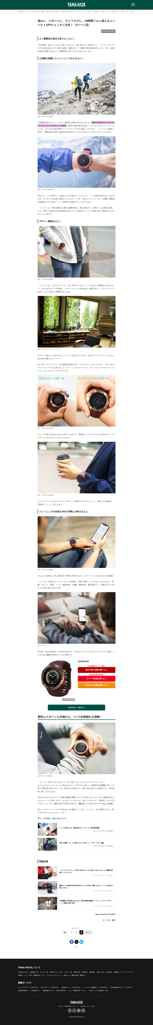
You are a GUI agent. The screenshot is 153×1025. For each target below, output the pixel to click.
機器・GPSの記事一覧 (48, 11)
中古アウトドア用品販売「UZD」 (99, 990)
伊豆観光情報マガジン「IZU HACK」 (122, 987)
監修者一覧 (77, 972)
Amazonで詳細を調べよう (96, 685)
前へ (65, 932)
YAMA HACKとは (23, 972)
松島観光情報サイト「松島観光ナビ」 (29, 990)
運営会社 (85, 972)
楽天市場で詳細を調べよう (97, 669)
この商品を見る (68, 700)
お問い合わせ (101, 972)
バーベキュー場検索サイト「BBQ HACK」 (96, 987)
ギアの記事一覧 (36, 11)
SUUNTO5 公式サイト (76, 707)
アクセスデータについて (54, 975)
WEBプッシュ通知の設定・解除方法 (74, 975)
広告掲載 (109, 972)
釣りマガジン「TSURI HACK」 (50, 987)
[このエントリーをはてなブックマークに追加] (81, 942)
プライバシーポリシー (127, 972)
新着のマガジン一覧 (56, 972)
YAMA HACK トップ (24, 11)
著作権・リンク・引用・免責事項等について (31, 975)
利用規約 (116, 972)
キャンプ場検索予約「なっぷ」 (77, 990)
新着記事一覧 (34, 972)
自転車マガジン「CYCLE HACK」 (71, 987)
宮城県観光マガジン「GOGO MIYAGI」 (55, 990)
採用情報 (92, 972)
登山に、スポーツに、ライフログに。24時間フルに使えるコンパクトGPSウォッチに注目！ (98, 11)
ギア (77, 946)
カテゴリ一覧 (44, 972)
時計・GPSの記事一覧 (63, 11)
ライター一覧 (68, 972)
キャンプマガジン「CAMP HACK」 (28, 987)
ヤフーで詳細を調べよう (96, 678)
